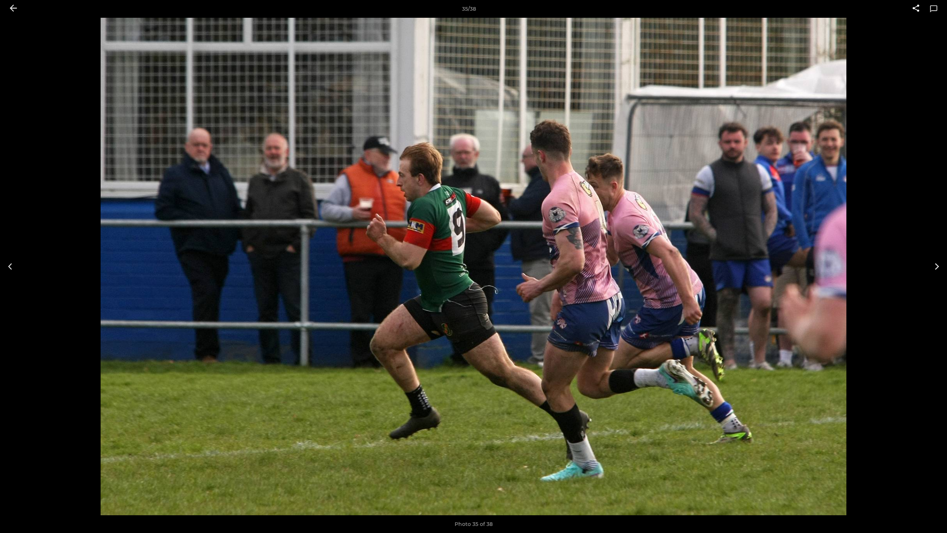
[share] (915, 9)
